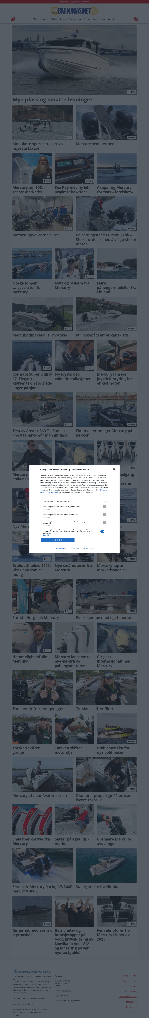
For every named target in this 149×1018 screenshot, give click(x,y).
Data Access (74, 548)
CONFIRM (57, 540)
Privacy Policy (88, 548)
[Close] (115, 470)
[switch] (103, 506)
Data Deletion (61, 548)
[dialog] (74, 509)
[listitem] (74, 501)
